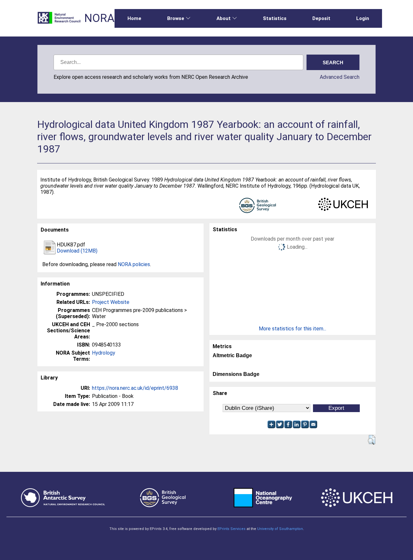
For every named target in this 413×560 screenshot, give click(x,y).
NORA (99, 18)
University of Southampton (280, 529)
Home (134, 18)
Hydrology (103, 353)
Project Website (110, 302)
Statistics (275, 18)
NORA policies (134, 264)
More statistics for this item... (292, 329)
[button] (371, 440)
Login (362, 18)
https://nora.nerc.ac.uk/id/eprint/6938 (135, 388)
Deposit (321, 18)
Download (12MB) (77, 251)
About (224, 18)
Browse (175, 18)
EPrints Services (231, 529)
